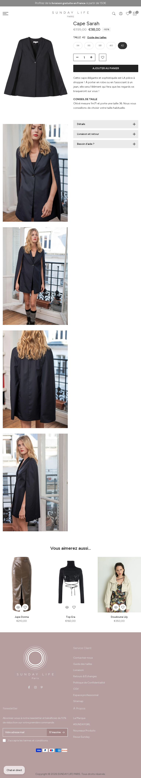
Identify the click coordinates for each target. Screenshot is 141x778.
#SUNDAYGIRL (81, 724)
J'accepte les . (28, 740)
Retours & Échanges (85, 676)
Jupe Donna (22, 616)
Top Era (70, 616)
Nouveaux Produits (84, 730)
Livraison (78, 670)
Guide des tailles (96, 37)
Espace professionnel (85, 695)
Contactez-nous (83, 657)
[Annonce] (70, 3)
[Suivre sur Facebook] (29, 687)
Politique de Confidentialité (89, 682)
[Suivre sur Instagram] (35, 687)
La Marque (79, 718)
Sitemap (78, 701)
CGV (76, 688)
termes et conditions (35, 740)
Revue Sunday (81, 736)
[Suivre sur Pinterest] (41, 687)
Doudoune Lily (119, 616)
